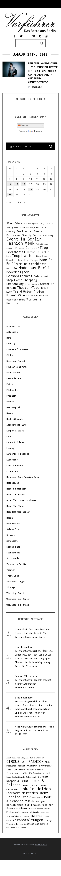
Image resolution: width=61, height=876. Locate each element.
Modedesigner (17, 272)
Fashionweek (13, 372)
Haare (9, 413)
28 (10, 194)
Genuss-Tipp (36, 247)
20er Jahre (14, 223)
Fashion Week (20, 243)
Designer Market (15, 361)
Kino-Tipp (41, 256)
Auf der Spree (30, 223)
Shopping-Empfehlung (22, 281)
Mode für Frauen (15, 494)
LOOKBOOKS (12, 471)
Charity (27, 235)
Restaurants (13, 523)
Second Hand (13, 546)
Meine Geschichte (32, 264)
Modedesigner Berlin (18, 512)
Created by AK (41, 845)
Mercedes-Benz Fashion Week (22, 477)
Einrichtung (48, 236)
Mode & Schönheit (16, 488)
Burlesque (13, 235)
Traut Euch (12, 575)
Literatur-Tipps (26, 260)
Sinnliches (32, 283)
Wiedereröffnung (15, 299)
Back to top (28, 853)
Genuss (10, 401)
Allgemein (12, 332)
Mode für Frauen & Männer (21, 500)
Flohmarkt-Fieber (42, 244)
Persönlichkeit (19, 276)
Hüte (8, 256)
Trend (17, 291)
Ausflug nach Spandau (15, 228)
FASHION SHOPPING (16, 366)
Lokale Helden (14, 465)
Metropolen (11, 268)
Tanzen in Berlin (16, 564)
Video (22, 295)
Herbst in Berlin (38, 252)
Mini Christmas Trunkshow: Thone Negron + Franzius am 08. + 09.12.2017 (34, 730)
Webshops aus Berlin (18, 599)
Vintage (33, 295)
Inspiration (23, 255)
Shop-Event (14, 280)
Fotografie (10, 248)
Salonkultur (13, 529)
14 (10, 184)
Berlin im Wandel (30, 231)
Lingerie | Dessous (17, 453)
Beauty (30, 227)
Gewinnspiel (15, 252)
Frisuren (19, 248)
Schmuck (44, 276)
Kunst (9, 259)
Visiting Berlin (15, 593)
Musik (9, 517)
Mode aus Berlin (35, 267)
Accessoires (13, 326)
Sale (37, 276)
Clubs (9, 355)
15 (16, 184)
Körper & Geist (15, 430)
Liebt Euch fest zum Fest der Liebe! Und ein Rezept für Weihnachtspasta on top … (32, 633)
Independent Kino (16, 424)
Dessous (37, 235)
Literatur (12, 459)
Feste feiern (13, 378)
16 (23, 184)
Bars (8, 337)
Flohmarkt (12, 390)
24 (30, 189)
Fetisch (10, 384)
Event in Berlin (24, 239)
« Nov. (10, 202)
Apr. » (21, 202)
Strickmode (12, 558)
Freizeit (11, 395)
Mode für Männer (15, 506)
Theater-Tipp (28, 287)
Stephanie (37, 86)
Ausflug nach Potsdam (46, 224)
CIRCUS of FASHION (17, 349)
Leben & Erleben (15, 442)
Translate (38, 131)
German (24, 125)
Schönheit (12, 541)
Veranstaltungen (15, 581)
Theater (10, 570)
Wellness (43, 295)
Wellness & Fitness (17, 604)
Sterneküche (13, 552)
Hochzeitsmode (14, 419)
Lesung (10, 448)
